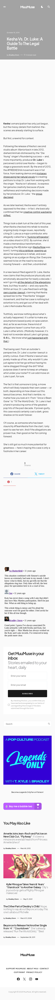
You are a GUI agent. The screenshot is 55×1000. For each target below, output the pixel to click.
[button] (4, 7)
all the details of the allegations (34, 282)
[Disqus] (27, 524)
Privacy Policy (34, 972)
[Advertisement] (27, 88)
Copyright (19, 972)
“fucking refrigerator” (38, 236)
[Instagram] (30, 979)
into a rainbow (26, 250)
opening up (40, 250)
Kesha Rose (39, 247)
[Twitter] (24, 979)
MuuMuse (27, 7)
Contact (44, 969)
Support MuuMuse (16, 969)
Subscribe (27, 693)
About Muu (32, 969)
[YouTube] (36, 979)
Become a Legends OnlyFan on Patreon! (27, 792)
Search (49, 723)
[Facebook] (18, 979)
